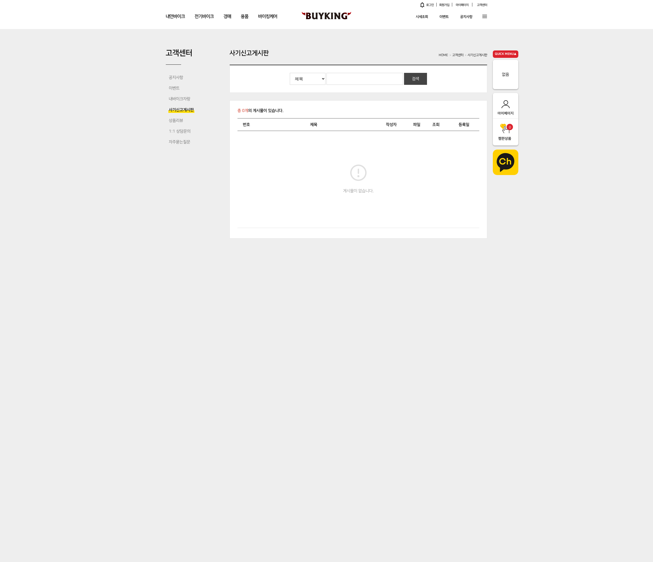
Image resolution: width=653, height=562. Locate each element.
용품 (244, 16)
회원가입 (444, 5)
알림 (422, 5)
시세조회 (422, 17)
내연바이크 (175, 16)
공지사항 (466, 17)
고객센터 (482, 5)
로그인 (430, 5)
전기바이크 (204, 16)
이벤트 (444, 17)
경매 (227, 16)
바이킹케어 (267, 16)
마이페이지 (462, 5)
